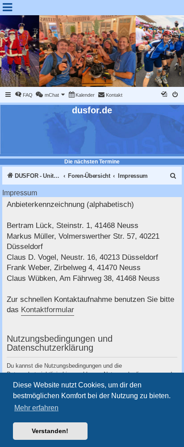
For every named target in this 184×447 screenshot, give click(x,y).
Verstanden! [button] (50, 430)
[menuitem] (24, 95)
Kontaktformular (47, 309)
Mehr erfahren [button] (36, 408)
